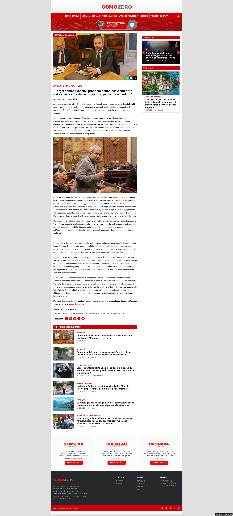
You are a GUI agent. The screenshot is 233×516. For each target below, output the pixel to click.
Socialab (96, 16)
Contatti (164, 16)
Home (67, 16)
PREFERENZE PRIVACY (169, 486)
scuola (97, 416)
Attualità (57, 86)
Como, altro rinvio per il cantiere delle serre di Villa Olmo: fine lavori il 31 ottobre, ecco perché (104, 336)
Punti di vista (69, 86)
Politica (89, 416)
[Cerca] (178, 16)
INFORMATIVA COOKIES (169, 483)
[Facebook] (70, 318)
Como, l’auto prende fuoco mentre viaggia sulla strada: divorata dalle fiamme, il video (160, 55)
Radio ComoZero (109, 16)
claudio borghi (76, 314)
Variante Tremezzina (128, 16)
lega (108, 314)
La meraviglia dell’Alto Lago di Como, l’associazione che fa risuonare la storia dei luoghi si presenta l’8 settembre (105, 404)
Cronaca (86, 16)
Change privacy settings (224, 514)
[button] (116, 24)
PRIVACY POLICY (166, 481)
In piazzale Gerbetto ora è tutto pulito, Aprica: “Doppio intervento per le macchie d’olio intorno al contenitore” (103, 387)
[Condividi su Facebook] (131, 78)
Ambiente (80, 383)
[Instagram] (74, 318)
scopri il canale (73, 463)
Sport (88, 365)
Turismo (154, 16)
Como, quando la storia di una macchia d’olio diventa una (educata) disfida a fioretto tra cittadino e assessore (104, 353)
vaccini (121, 314)
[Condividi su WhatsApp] (127, 78)
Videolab (144, 16)
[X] (78, 318)
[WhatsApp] (66, 318)
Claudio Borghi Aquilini (94, 314)
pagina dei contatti (76, 304)
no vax (114, 314)
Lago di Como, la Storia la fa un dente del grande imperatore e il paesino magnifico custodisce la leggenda (160, 103)
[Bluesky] (83, 318)
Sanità (79, 86)
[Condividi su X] (135, 78)
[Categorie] (55, 16)
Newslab (75, 16)
